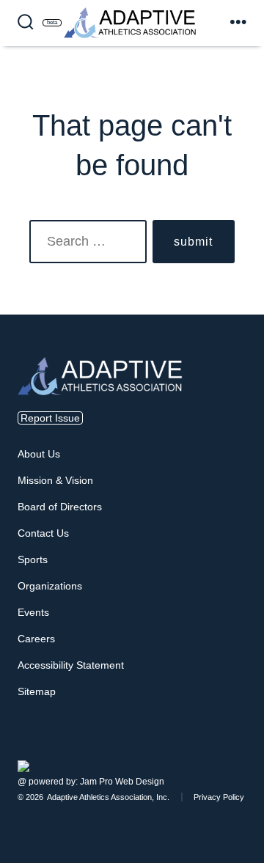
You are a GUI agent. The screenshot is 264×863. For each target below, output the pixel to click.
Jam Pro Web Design (122, 781)
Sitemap (37, 691)
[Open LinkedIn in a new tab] (243, 749)
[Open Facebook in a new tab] (226, 749)
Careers (36, 639)
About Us (39, 454)
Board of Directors (60, 507)
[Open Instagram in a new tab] (235, 749)
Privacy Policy (219, 797)
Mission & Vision (55, 480)
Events (33, 612)
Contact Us (43, 533)
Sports (33, 559)
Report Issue (50, 418)
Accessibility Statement (71, 665)
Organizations (50, 586)
